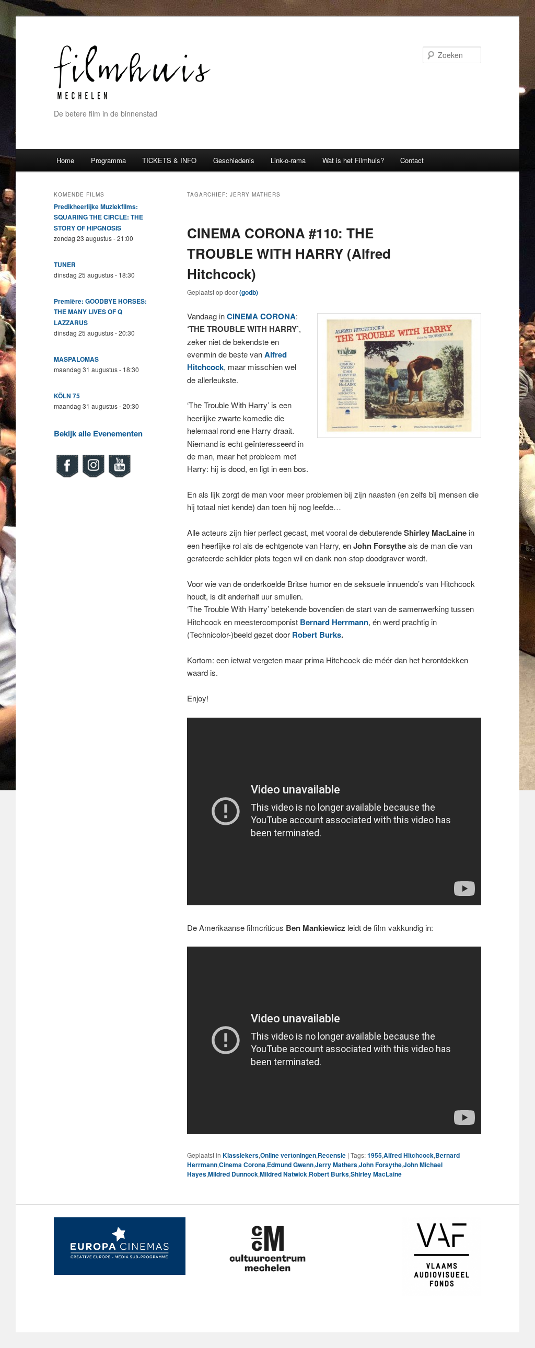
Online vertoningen (288, 1155)
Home (65, 160)
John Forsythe (380, 1164)
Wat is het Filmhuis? (353, 160)
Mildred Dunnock (233, 1174)
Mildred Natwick (283, 1174)
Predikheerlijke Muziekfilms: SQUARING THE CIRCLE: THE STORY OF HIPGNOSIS (98, 217)
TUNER (65, 264)
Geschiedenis (233, 160)
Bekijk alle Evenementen (98, 433)
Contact (412, 160)
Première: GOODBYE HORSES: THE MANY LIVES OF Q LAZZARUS (100, 311)
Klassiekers (241, 1155)
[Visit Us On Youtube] (119, 476)
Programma (108, 160)
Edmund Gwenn (290, 1164)
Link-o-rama (288, 160)
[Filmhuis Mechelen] (132, 98)
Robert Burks (315, 634)
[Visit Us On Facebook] (67, 476)
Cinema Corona (242, 1164)
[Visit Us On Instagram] (93, 476)
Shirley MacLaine (376, 1174)
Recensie (332, 1155)
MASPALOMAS (76, 359)
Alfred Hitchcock (408, 1155)
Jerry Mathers (336, 1164)
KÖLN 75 (67, 395)
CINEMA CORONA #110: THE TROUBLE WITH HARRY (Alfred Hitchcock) (289, 253)
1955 (374, 1155)
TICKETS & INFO (169, 160)
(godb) (248, 292)
